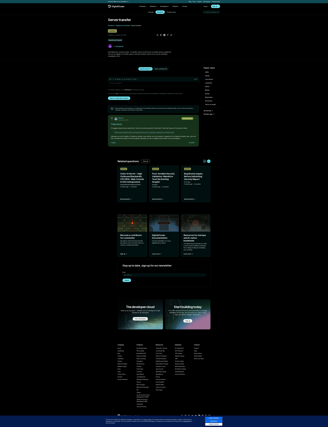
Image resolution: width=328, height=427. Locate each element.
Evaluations (140, 361)
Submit (127, 280)
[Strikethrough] (115, 79)
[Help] (196, 79)
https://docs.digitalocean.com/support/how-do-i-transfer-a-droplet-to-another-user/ (144, 132)
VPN (176, 358)
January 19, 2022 (123, 120)
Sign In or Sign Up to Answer (119, 98)
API (137, 390)
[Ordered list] (130, 79)
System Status (198, 356)
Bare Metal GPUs (141, 353)
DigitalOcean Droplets (123, 25)
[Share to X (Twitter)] (157, 35)
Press (119, 369)
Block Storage (141, 384)
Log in (205, 6)
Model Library (140, 364)
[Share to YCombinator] (168, 35)
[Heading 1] (122, 79)
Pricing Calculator (161, 379)
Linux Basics (209, 79)
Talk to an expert (210, 104)
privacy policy (148, 419)
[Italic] (112, 79)
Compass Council (161, 366)
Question (112, 31)
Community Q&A (160, 351)
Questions (160, 12)
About (119, 348)
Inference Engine (141, 356)
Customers (121, 358)
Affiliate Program (122, 366)
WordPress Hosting (180, 369)
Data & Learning (141, 358)
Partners (120, 361)
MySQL (207, 90)
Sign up (214, 6)
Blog (190, 1)
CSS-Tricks (159, 353)
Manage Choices (214, 424)
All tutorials (208, 101)
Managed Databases (142, 379)
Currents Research (161, 358)
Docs (194, 1)
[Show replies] (195, 142)
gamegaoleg (119, 46)
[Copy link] (171, 35)
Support (196, 348)
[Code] (137, 79)
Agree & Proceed (214, 418)
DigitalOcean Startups (162, 361)
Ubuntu (207, 76)
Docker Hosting (179, 361)
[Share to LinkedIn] (164, 35)
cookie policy (186, 421)
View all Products (141, 406)
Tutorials (150, 12)
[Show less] (195, 118)
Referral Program (122, 364)
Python (207, 86)
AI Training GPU (179, 348)
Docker (207, 94)
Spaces (139, 382)
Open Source (159, 369)
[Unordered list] (128, 79)
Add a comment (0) (161, 69)
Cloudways (140, 404)
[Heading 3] (126, 79)
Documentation (160, 382)
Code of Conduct (161, 387)
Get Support (206, 1)
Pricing (158, 377)
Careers (199, 1)
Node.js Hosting (179, 364)
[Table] (135, 79)
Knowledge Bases (142, 348)
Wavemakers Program (162, 364)
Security (120, 377)
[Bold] (110, 79)
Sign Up (122, 254)
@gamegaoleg (117, 124)
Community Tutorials (161, 348)
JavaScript (208, 83)
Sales (195, 351)
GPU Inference (179, 351)
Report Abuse (198, 353)
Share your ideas (199, 358)
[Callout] (133, 79)
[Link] (117, 79)
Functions (139, 371)
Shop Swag (159, 390)
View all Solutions (180, 374)
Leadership (121, 351)
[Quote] (131, 79)
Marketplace (159, 374)
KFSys (120, 118)
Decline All (213, 421)
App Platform (140, 374)
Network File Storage (143, 387)
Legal (119, 371)
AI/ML (207, 72)
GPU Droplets (140, 351)
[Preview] (195, 79)
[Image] (119, 79)
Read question (125, 199)
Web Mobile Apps (180, 366)
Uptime (139, 392)
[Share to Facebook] (161, 35)
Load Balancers (141, 377)
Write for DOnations (161, 356)
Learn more (156, 254)
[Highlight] (121, 79)
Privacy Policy (121, 374)
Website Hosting (179, 356)
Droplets (139, 366)
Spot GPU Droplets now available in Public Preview (123, 1)
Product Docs (171, 12)
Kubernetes (208, 97)
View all (145, 161)
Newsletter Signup (161, 371)
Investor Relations (123, 379)
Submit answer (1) (145, 69)
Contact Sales (216, 1)
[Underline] (113, 79)
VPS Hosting (178, 353)
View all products (140, 319)
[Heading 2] (124, 79)
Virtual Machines (179, 371)
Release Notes (160, 384)
